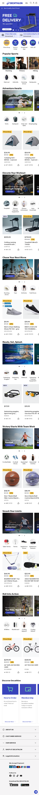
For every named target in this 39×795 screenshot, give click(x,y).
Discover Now (9, 721)
